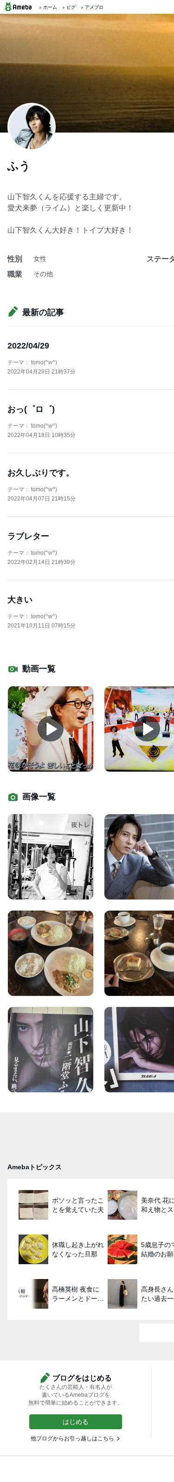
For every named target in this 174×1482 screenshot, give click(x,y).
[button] (75, 1421)
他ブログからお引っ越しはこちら (72, 1438)
